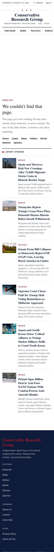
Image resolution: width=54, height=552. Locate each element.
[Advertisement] (27, 62)
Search (39, 3)
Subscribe (7, 509)
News (24, 31)
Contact (6, 504)
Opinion (18, 136)
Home (5, 132)
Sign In (49, 3)
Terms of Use (9, 528)
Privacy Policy (9, 523)
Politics (38, 31)
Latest (15, 132)
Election (6, 136)
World (45, 132)
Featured (10, 31)
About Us (7, 499)
